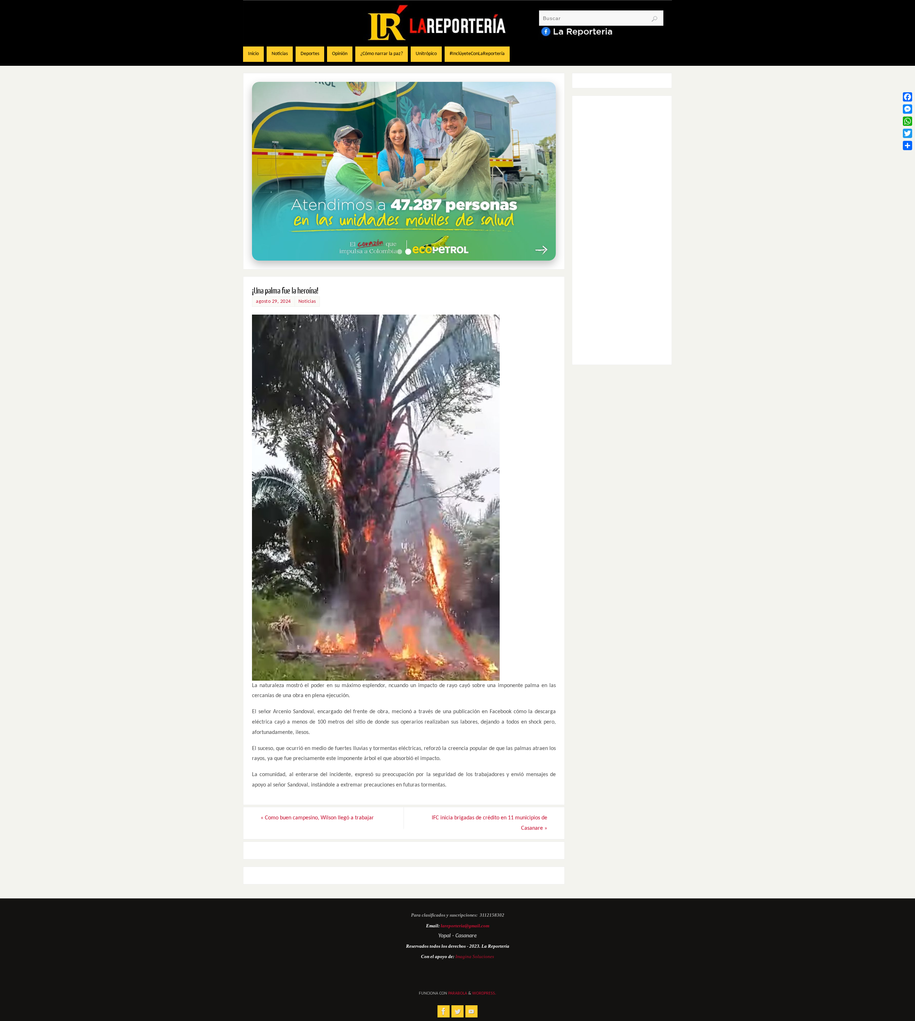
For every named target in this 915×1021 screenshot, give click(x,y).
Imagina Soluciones (474, 956)
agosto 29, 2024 (273, 301)
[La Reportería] (443, 1011)
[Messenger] (907, 109)
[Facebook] (907, 97)
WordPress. (484, 993)
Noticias (307, 301)
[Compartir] (907, 145)
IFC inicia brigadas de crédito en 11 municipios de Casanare (489, 823)
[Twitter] (907, 133)
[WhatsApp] (907, 121)
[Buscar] (654, 19)
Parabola (457, 993)
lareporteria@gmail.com (465, 925)
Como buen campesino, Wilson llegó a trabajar (317, 818)
